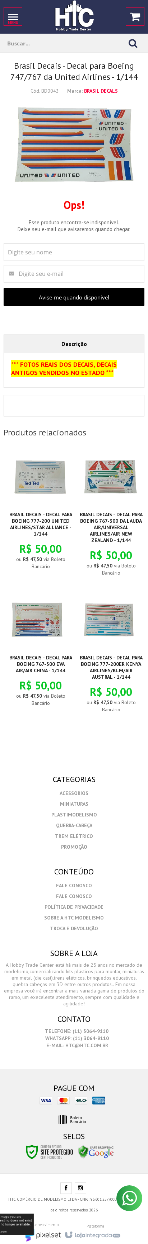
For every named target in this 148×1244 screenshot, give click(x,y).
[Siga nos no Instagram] (80, 1188)
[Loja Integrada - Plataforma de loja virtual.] (92, 1233)
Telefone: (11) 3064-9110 (76, 1031)
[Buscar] (132, 43)
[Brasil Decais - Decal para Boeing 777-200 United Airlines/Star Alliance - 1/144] (39, 511)
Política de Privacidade (74, 907)
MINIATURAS (74, 804)
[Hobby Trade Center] (74, 16)
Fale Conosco (74, 885)
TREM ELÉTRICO (74, 836)
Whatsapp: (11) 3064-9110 (76, 1038)
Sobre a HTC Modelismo (74, 917)
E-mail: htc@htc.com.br (76, 1045)
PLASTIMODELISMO (74, 814)
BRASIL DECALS (101, 91)
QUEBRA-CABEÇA (74, 825)
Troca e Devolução (74, 928)
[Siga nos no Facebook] (66, 1188)
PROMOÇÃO (74, 847)
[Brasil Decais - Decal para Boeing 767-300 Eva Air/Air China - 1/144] (39, 651)
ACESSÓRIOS (74, 793)
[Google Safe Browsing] (96, 1151)
